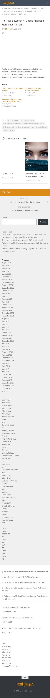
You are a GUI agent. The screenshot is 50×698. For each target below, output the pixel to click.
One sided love (7, 486)
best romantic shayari (27, 120)
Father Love (6, 442)
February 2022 (7, 307)
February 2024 (7, 285)
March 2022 (6, 305)
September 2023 (8, 291)
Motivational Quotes (9, 481)
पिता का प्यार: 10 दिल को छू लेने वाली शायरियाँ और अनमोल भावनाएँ (22, 240)
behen (4, 422)
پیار (3, 525)
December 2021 (8, 313)
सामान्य (4, 556)
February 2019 (7, 352)
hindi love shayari (8, 127)
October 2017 (7, 388)
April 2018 (5, 372)
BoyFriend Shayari (10, 9)
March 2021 (6, 333)
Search (4, 218)
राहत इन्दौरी (5, 551)
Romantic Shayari (33, 11)
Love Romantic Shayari (39, 127)
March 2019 (6, 349)
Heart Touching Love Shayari (12, 123)
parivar (4, 492)
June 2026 (6, 268)
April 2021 (5, 330)
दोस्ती (20, 14)
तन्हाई (3, 542)
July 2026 (5, 266)
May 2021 (5, 327)
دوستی (4, 531)
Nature (4, 484)
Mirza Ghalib (6, 475)
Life (3, 461)
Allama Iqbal (6, 408)
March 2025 (6, 274)
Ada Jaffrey (6, 403)
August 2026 (6, 263)
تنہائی (4, 528)
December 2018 (8, 358)
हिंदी (3, 559)
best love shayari (13, 120)
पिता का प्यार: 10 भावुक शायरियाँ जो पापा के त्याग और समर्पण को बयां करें (24, 235)
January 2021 (7, 338)
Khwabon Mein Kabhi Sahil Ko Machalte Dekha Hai (21, 628)
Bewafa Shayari (8, 425)
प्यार (25, 14)
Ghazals (5, 450)
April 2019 (5, 347)
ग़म (3, 537)
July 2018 (5, 363)
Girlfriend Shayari (29, 9)
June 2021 (6, 324)
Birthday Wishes (8, 431)
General (5, 447)
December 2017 (8, 383)
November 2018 (8, 361)
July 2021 (5, 321)
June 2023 (6, 293)
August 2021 (6, 319)
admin (6, 29)
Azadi (4, 419)
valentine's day (7, 520)
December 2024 (8, 282)
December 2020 (8, 341)
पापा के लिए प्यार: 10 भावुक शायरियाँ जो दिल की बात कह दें (19, 237)
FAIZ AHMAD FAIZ (9, 439)
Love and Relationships (12, 11)
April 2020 (5, 344)
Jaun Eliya (6, 458)
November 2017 (8, 386)
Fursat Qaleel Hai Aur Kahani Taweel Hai (17, 618)
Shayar (4, 509)
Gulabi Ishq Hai (7, 174)
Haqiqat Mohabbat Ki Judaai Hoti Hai (16, 607)
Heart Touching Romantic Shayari (33, 123)
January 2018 (7, 380)
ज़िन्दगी (4, 539)
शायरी (3, 553)
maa (3, 472)
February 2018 (7, 377)
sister (4, 514)
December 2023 (8, 288)
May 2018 (5, 369)
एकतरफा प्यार (6, 534)
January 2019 (7, 355)
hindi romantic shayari (23, 127)
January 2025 (7, 280)
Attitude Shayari (8, 417)
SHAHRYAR (6, 503)
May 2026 (5, 271)
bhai (3, 428)
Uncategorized (7, 517)
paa (3, 489)
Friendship (6, 445)
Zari (3, 523)
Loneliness (6, 464)
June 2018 (6, 366)
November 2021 (8, 316)
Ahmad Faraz (7, 405)
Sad (3, 500)
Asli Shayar (6, 414)
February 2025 (7, 277)
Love (41, 9)
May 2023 (5, 296)
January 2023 (7, 299)
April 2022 (5, 302)
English (4, 436)
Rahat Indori (6, 495)
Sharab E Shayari (10, 14)
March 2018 (6, 374)
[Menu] (47, 3)
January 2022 (7, 310)
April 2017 (5, 391)
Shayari (5, 512)
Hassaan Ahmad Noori (10, 456)
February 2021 (7, 335)
